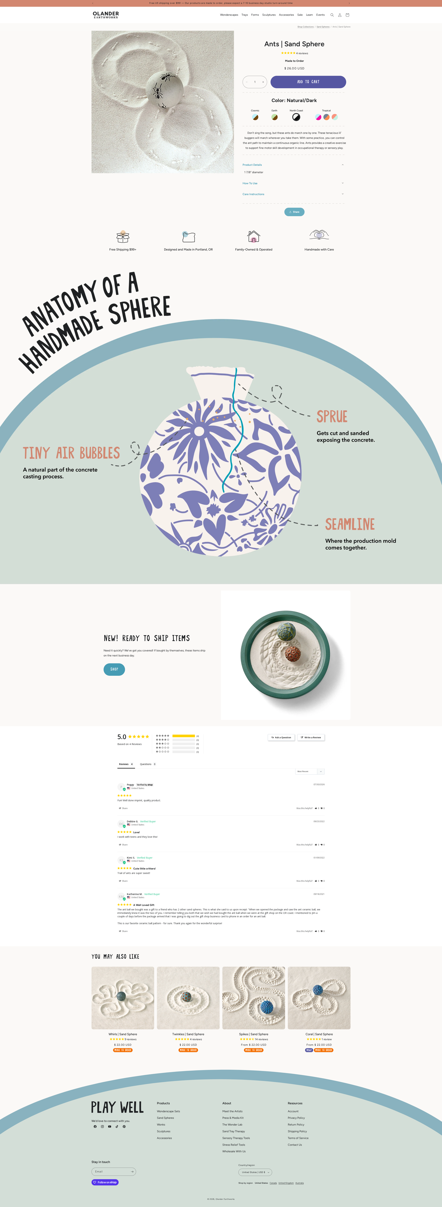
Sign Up (221, 633)
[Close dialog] (267, 557)
